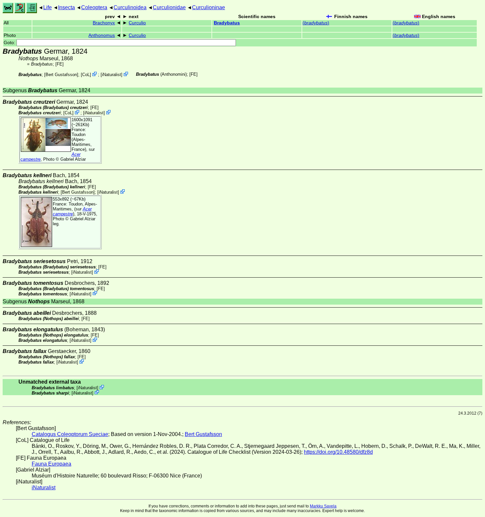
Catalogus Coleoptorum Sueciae (70, 434)
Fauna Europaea (51, 464)
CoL (86, 74)
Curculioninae (208, 7)
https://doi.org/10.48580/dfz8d (338, 452)
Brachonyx (104, 22)
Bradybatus (227, 22)
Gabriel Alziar (73, 159)
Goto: (10, 42)
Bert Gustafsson (61, 74)
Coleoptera (94, 7)
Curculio (137, 22)
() (316, 22)
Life (47, 7)
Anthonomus (101, 35)
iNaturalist (111, 74)
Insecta (66, 7)
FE (59, 64)
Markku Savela (323, 506)
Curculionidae (169, 7)
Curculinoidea (129, 7)
